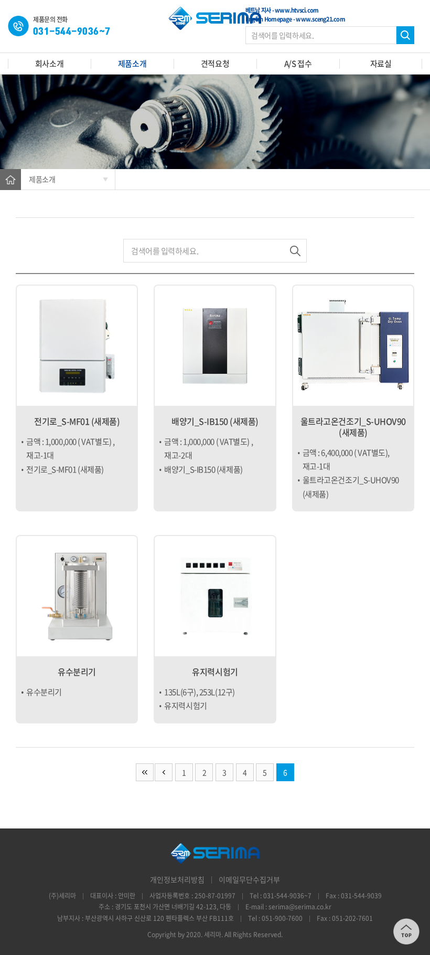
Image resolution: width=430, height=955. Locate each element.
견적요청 (215, 63)
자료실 (381, 63)
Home (10, 179)
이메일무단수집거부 (249, 879)
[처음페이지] (145, 772)
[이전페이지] (164, 772)
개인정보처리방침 (177, 879)
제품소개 (132, 63)
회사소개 (49, 63)
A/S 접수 (297, 63)
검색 (405, 35)
